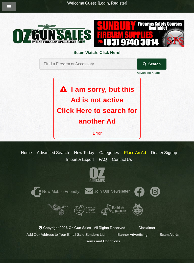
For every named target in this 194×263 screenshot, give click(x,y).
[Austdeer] (84, 214)
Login (104, 3)
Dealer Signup (164, 153)
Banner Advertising (132, 234)
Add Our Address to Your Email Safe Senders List (66, 234)
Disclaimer (147, 228)
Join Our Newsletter (111, 191)
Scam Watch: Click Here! (97, 52)
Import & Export (80, 159)
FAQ (103, 159)
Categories (109, 153)
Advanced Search (149, 73)
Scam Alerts (169, 234)
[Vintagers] (57, 214)
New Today (84, 153)
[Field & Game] (114, 214)
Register (118, 3)
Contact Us (122, 159)
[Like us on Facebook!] (139, 191)
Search (154, 64)
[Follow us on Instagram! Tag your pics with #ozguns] (155, 191)
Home (26, 153)
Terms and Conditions (102, 241)
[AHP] (137, 214)
